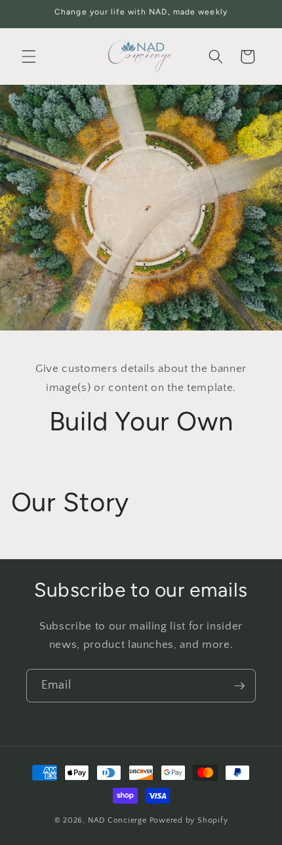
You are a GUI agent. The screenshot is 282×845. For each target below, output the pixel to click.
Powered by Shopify (189, 820)
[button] (29, 56)
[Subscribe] (239, 686)
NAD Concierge (117, 820)
